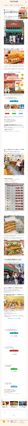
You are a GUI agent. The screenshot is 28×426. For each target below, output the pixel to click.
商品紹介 (12, 420)
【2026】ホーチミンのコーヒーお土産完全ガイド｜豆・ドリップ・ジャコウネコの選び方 (5, 407)
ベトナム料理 (8, 393)
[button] (16, 5)
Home (8, 421)
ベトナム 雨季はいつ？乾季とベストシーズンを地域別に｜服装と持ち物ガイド (23, 407)
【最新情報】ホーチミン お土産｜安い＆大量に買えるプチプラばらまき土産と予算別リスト (14, 407)
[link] (26, 2)
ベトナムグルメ (19, 393)
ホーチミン (5, 393)
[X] (22, 420)
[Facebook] (21, 420)
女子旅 (17, 393)
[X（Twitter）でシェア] (5, 395)
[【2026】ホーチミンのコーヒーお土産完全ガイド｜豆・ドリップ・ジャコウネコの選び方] (5, 403)
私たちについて (15, 421)
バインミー (14, 393)
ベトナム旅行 (11, 393)
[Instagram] (20, 420)
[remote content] (14, 138)
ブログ (15, 420)
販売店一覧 (12, 421)
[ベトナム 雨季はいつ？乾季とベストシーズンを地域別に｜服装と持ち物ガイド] (23, 403)
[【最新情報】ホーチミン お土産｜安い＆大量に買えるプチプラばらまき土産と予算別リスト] (14, 403)
